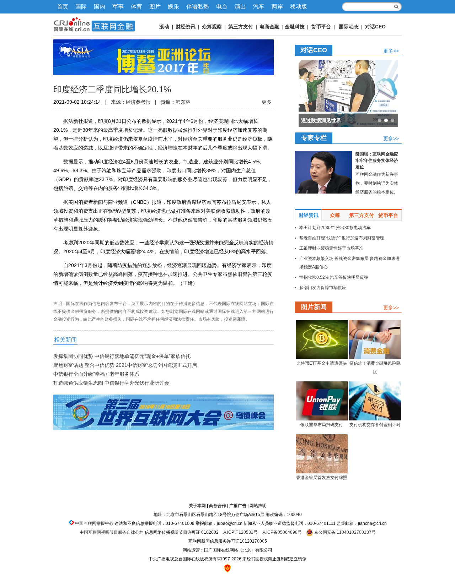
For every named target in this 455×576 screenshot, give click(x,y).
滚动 (164, 26)
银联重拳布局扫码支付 (321, 424)
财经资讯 (186, 26)
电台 (222, 7)
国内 (99, 7)
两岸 (277, 7)
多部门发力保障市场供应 (322, 287)
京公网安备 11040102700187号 (344, 532)
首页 (62, 7)
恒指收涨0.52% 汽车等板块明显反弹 (333, 277)
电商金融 (269, 26)
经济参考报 (138, 102)
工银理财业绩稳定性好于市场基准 (331, 248)
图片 (155, 7)
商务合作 (217, 505)
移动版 (298, 7)
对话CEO (375, 26)
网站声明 (258, 505)
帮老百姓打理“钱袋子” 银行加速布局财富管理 (341, 237)
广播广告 (237, 505)
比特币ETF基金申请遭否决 (321, 363)
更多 (267, 102)
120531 (246, 532)
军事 (118, 7)
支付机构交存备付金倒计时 (375, 424)
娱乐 (173, 7)
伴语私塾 (197, 7)
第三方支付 (240, 26)
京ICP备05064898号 (282, 532)
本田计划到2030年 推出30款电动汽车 (335, 227)
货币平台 (321, 26)
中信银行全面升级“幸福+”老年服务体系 (96, 374)
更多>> (391, 50)
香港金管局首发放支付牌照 (321, 477)
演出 (240, 7)
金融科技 (295, 26)
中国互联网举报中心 (94, 523)
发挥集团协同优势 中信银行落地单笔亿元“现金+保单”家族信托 (122, 356)
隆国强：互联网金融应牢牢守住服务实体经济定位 (376, 160)
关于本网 (197, 505)
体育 (136, 7)
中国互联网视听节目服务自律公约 (112, 532)
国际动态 (349, 26)
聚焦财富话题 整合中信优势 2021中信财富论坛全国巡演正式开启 (125, 365)
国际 (81, 7)
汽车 (258, 7)
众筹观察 (212, 26)
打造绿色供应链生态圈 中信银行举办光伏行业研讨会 (111, 383)
